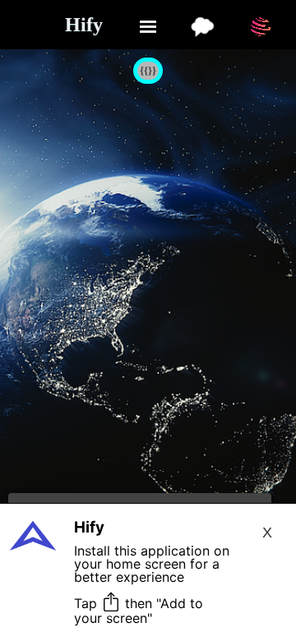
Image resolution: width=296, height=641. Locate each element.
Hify (84, 24)
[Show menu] (148, 26)
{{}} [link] (148, 70)
